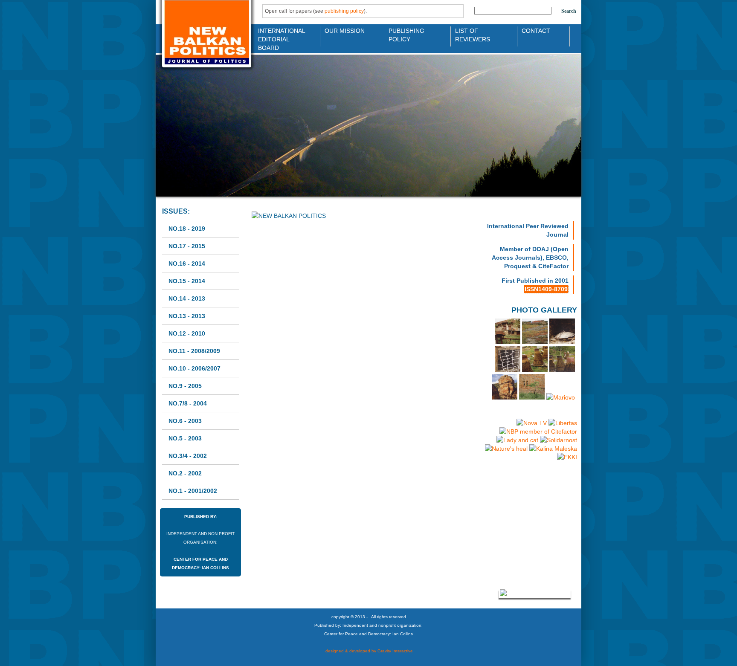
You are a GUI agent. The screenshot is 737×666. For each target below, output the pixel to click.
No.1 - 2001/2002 (192, 490)
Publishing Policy (406, 34)
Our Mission (345, 30)
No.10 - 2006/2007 (194, 368)
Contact (536, 30)
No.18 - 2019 (186, 228)
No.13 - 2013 (186, 316)
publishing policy (344, 11)
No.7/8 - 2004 (187, 403)
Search (568, 11)
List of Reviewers (472, 34)
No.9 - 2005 (185, 385)
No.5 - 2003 (185, 438)
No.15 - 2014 (186, 281)
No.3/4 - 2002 (187, 455)
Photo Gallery (544, 310)
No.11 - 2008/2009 (194, 350)
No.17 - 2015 (186, 246)
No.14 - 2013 (186, 298)
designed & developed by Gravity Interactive (368, 651)
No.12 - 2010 (186, 333)
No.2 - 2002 (185, 473)
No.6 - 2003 (185, 420)
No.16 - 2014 (186, 263)
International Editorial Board (279, 34)
